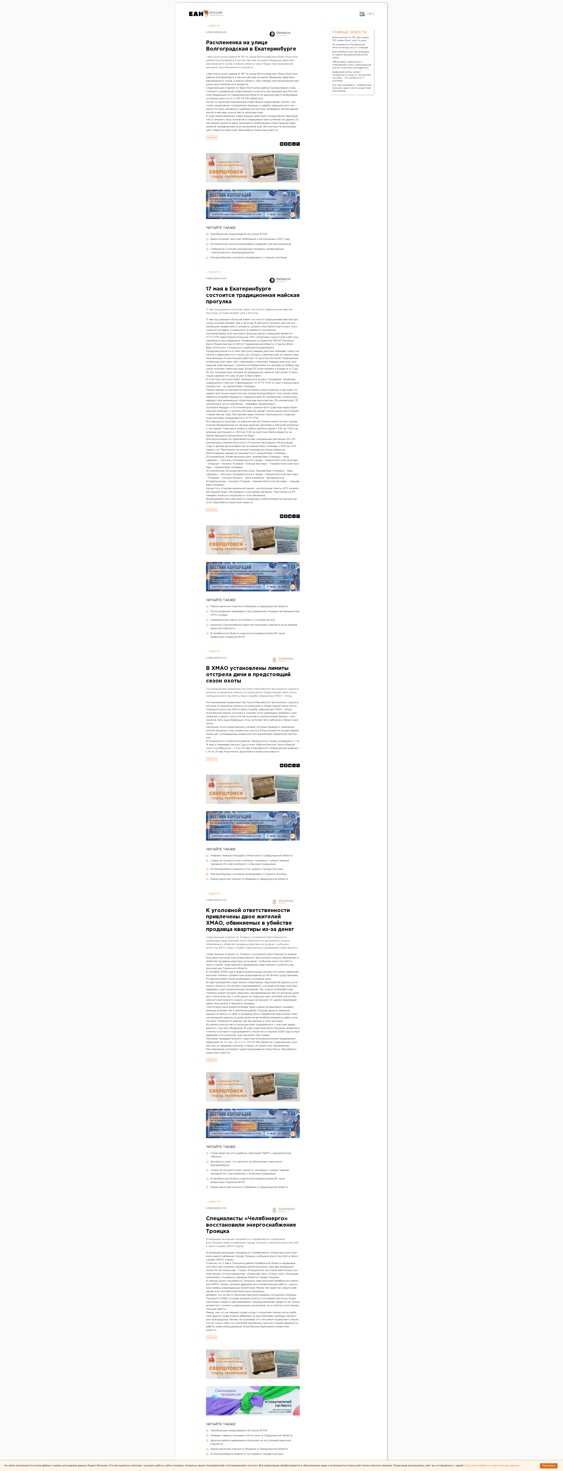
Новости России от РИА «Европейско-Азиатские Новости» (199, 14)
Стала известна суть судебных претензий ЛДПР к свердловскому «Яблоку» (250, 1155)
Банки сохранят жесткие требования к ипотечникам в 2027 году (250, 239)
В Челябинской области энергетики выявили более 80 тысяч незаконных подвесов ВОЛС (247, 635)
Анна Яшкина (287, 1209)
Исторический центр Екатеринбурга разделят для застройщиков (250, 244)
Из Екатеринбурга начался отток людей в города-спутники (246, 869)
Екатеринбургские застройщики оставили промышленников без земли (350, 55)
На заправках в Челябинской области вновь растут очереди (350, 46)
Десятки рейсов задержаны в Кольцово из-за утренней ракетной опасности (250, 1442)
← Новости (213, 26)
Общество (212, 137)
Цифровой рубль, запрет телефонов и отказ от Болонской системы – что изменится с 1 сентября (351, 76)
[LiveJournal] (298, 144)
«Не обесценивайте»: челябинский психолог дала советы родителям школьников (351, 88)
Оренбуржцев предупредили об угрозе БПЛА (238, 234)
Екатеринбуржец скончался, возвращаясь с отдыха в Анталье (248, 258)
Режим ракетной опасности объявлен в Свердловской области (249, 606)
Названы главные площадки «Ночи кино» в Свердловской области (251, 856)
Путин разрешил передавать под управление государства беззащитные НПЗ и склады (255, 613)
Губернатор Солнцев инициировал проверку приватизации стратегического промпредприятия (247, 251)
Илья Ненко (286, 658)
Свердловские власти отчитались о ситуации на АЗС (242, 620)
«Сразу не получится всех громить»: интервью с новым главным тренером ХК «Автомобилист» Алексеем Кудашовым (249, 862)
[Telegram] (290, 144)
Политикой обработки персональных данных (491, 1466)
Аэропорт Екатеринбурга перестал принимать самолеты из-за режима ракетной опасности (253, 627)
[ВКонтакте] (281, 144)
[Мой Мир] (294, 144)
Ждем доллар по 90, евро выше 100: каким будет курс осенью (350, 39)
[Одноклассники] (286, 144)
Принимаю (548, 1466)
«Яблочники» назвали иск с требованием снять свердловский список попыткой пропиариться (351, 65)
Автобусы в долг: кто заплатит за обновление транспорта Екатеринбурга (246, 1163)
